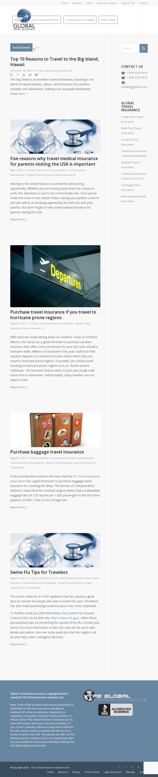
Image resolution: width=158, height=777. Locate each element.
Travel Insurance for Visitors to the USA (133, 176)
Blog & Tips (128, 3)
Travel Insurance (38, 170)
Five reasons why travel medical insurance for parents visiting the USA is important (54, 161)
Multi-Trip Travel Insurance (131, 130)
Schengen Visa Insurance (130, 187)
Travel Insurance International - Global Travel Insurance (41, 462)
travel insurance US (61, 70)
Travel (34, 323)
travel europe (83, 578)
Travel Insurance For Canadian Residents (134, 153)
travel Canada (66, 457)
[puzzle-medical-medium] (55, 137)
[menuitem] (64, 3)
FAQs (89, 3)
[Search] (38, 47)
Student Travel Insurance (130, 165)
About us (77, 3)
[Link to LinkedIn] (24, 75)
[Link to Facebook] (18, 75)
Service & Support (107, 3)
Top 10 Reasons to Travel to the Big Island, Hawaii (54, 61)
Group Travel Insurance (129, 142)
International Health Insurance (133, 199)
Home (64, 3)
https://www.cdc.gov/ (65, 618)
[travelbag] (55, 430)
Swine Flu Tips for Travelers (39, 572)
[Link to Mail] (30, 75)
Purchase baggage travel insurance (47, 452)
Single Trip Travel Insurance (132, 119)
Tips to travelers (57, 170)
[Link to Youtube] (36, 75)
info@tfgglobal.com (134, 87)
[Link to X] (11, 75)
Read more (17, 94)
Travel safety (17, 467)
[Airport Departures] (55, 276)
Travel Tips (43, 70)
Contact (143, 3)
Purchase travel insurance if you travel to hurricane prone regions (53, 314)
